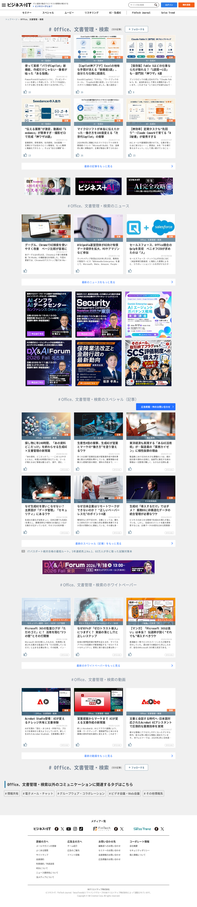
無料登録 (186, 4)
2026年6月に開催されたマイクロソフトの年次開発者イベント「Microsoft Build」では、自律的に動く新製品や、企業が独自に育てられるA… (98, 145)
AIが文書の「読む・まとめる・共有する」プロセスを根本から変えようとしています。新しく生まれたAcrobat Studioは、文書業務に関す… (45, 731)
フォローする (137, 29)
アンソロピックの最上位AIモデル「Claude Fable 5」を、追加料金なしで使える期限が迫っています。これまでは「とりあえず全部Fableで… (151, 82)
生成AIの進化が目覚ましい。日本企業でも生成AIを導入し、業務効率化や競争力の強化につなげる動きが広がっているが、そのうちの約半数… (46, 523)
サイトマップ (42, 854)
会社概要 (134, 845)
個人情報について (138, 854)
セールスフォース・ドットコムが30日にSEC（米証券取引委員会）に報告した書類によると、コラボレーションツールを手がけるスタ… (150, 261)
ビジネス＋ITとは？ (43, 6)
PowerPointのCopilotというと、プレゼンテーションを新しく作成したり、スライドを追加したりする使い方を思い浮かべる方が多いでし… (46, 82)
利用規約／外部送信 (45, 863)
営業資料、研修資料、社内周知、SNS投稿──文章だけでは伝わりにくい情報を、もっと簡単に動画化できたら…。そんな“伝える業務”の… (45, 145)
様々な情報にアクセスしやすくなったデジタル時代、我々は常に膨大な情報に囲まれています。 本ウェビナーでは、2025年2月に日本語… (150, 735)
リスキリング (91, 12)
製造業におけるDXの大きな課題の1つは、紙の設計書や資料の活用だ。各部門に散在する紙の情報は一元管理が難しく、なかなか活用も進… (150, 459)
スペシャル (48, 12)
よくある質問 (42, 850)
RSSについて (42, 868)
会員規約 (40, 859)
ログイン (169, 5)
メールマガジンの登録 (46, 845)
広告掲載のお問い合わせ (109, 859)
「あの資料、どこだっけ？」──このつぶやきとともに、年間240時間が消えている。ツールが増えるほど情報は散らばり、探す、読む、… (45, 459)
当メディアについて (45, 877)
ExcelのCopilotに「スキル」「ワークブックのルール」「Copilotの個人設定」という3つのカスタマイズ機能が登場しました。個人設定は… (98, 82)
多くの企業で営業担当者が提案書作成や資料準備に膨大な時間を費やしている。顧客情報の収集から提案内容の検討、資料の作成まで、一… (97, 459)
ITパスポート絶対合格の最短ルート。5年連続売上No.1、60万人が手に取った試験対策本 (79, 551)
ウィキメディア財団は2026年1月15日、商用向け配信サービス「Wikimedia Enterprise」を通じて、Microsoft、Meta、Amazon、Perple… (98, 261)
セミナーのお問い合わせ (109, 850)
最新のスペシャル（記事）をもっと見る (98, 543)
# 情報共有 (12, 793)
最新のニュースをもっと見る (98, 282)
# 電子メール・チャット (38, 793)
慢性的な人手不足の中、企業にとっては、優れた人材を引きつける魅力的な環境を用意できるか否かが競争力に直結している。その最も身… (97, 523)
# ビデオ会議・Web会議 (124, 793)
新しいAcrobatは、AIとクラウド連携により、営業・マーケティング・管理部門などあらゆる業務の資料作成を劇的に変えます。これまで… (97, 731)
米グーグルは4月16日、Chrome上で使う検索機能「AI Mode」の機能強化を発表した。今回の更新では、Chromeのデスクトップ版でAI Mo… (46, 257)
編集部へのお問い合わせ (109, 845)
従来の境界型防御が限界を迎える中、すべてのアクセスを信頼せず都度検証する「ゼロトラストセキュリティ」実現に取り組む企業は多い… (97, 645)
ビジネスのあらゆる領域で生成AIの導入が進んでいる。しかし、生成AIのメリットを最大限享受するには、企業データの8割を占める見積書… (151, 523)
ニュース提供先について (47, 872)
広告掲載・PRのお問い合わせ (155, 406)
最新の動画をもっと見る (98, 756)
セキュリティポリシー (140, 850)
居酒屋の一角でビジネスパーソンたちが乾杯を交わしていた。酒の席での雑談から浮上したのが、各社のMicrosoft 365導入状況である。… (150, 645)
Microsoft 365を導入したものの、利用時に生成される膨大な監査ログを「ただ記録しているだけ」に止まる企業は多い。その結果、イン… (45, 645)
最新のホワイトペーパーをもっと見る (98, 665)
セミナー (27, 12)
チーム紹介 (72, 845)
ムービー (69, 12)
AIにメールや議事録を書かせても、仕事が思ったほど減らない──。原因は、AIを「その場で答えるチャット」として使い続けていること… (150, 145)
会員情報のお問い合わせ (109, 854)
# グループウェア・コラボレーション (81, 793)
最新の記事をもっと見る (98, 166)
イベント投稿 (73, 854)
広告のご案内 (73, 850)
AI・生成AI (115, 12)
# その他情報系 (153, 793)
